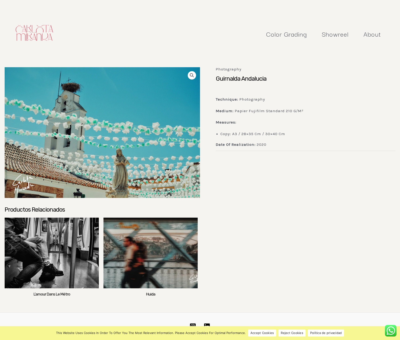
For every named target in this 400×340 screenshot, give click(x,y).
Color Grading (286, 34)
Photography (228, 69)
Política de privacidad (326, 333)
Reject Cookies (292, 333)
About (372, 34)
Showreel (335, 34)
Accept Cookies (262, 333)
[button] (192, 75)
